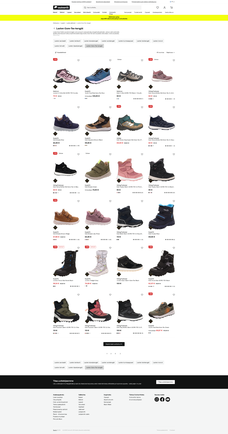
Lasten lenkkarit (75, 41)
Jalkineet (81, 409)
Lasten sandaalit (60, 41)
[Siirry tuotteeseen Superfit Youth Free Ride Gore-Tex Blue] (98, 76)
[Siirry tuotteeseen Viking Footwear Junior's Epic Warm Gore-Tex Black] (130, 263)
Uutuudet (96, 12)
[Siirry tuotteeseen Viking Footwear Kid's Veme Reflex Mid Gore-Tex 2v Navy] (161, 123)
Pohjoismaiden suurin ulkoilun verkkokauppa (144, 1)
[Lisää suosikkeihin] (78, 60)
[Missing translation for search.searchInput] (84, 7)
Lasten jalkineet (71, 23)
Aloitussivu (56, 23)
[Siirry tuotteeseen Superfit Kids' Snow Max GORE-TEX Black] (161, 263)
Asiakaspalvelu (157, 12)
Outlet (104, 12)
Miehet (62, 12)
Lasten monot (158, 41)
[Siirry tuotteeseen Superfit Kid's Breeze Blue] (66, 123)
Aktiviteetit (87, 12)
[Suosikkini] (157, 7)
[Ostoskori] (171, 7)
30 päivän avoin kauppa (120, 1)
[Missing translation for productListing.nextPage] (120, 353)
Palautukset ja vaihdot (60, 409)
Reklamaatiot (57, 412)
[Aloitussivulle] (61, 8)
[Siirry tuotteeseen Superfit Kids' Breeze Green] (98, 169)
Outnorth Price (112, 13)
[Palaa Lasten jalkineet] (54, 28)
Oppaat (147, 12)
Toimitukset (56, 407)
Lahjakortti (81, 412)
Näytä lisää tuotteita (114, 344)
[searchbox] (113, 7)
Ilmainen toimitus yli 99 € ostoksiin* (82, 1)
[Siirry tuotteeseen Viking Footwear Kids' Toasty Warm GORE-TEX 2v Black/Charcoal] (161, 169)
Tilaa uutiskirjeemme (165, 382)
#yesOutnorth (108, 399)
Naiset (55, 12)
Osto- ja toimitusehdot (60, 402)
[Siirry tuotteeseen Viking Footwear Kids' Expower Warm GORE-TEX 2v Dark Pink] (98, 310)
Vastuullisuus (169, 12)
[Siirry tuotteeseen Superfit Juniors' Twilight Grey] (98, 263)
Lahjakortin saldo (83, 414)
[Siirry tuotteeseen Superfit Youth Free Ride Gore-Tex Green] (161, 310)
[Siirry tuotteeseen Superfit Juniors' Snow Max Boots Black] (66, 263)
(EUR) (56, 430)
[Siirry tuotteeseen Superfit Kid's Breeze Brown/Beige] (66, 216)
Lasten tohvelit (59, 46)
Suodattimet (61, 52)
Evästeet (172, 430)
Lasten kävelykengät (91, 41)
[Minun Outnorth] (164, 7)
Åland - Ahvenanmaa (60, 414)
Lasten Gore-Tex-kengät (94, 46)
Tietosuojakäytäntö (59, 404)
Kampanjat (127, 12)
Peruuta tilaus (57, 419)
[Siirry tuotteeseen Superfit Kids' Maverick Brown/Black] (98, 123)
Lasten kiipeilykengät (75, 46)
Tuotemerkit (138, 12)
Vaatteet (81, 407)
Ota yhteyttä (57, 399)
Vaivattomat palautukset (103, 1)
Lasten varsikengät (108, 41)
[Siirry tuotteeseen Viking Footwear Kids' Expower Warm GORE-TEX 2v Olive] (66, 310)
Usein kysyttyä (57, 397)
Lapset (69, 12)
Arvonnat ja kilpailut (135, 399)
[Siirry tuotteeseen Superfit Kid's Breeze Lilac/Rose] (98, 216)
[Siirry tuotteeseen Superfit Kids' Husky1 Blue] (161, 216)
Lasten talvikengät (143, 41)
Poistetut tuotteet (59, 416)
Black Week (107, 404)
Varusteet (77, 12)
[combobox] (112, 7)
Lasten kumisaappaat (125, 41)
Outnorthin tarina (134, 397)
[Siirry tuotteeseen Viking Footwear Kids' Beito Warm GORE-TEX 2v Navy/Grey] (130, 216)
